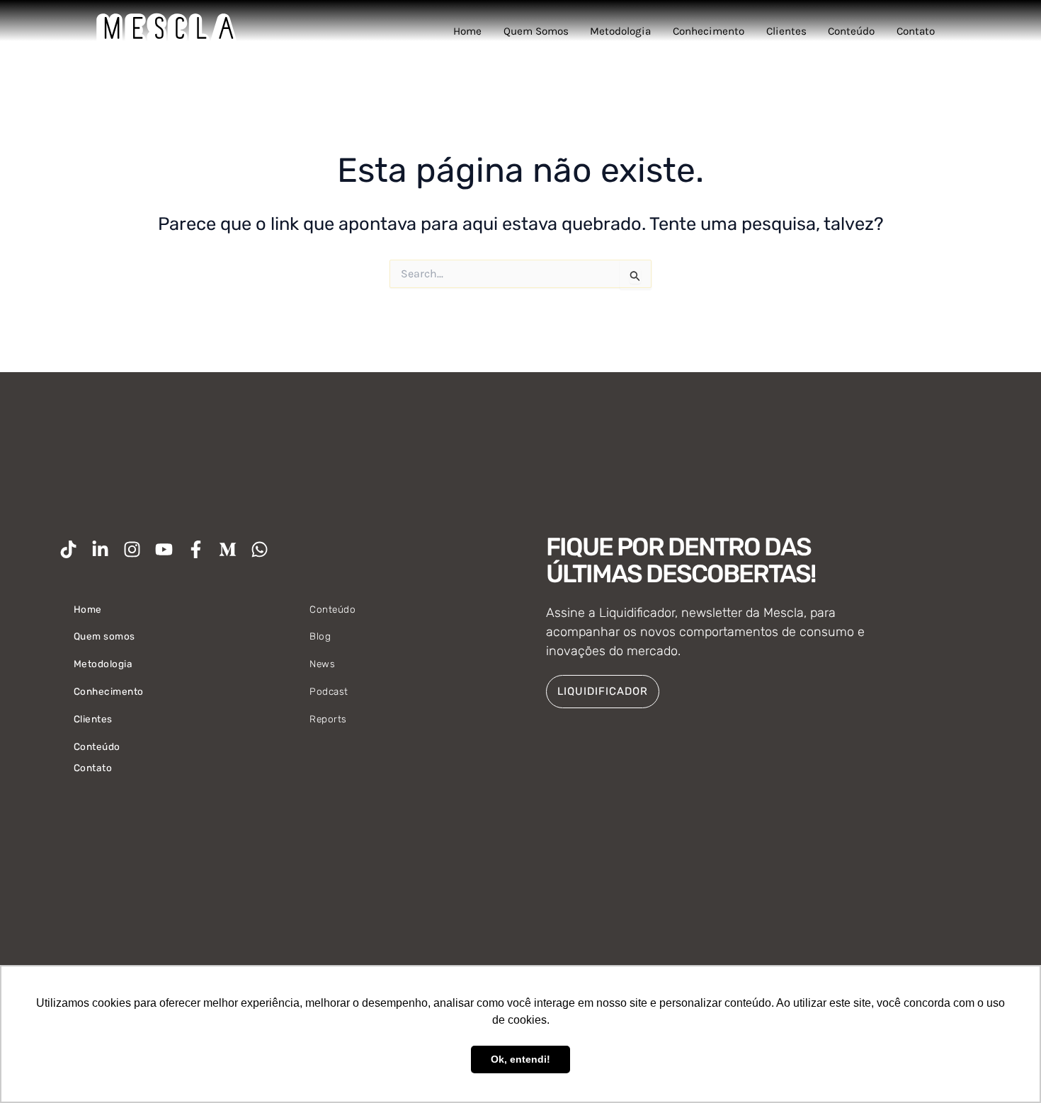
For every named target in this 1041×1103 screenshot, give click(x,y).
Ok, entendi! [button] (520, 1059)
